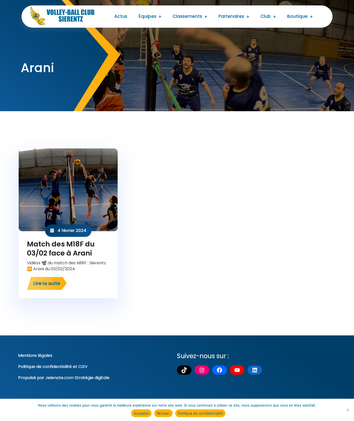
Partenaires (231, 16)
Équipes (147, 16)
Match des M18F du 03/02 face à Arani (61, 248)
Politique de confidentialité (45, 367)
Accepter (141, 413)
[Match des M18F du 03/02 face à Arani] (68, 189)
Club (265, 16)
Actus (120, 16)
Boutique (297, 16)
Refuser (163, 413)
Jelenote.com (59, 378)
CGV (83, 367)
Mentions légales (35, 355)
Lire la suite (46, 283)
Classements (187, 16)
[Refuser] (347, 409)
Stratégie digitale (92, 378)
